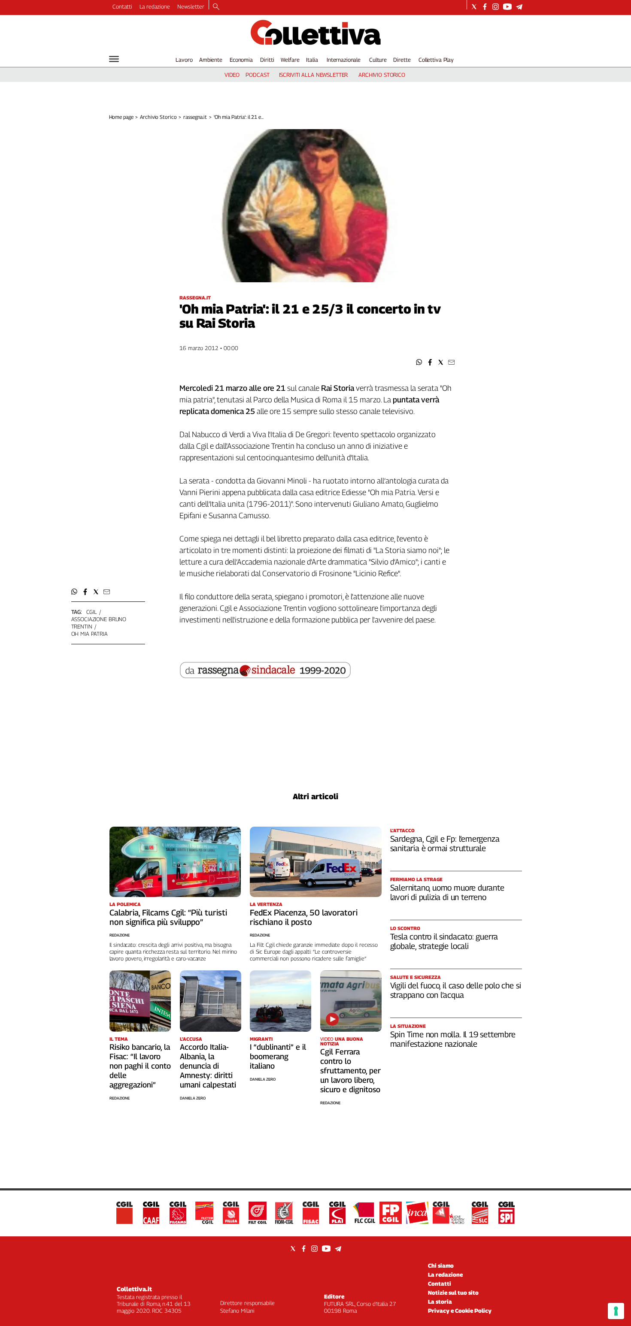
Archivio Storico (158, 117)
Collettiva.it (134, 1289)
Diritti (267, 59)
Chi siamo (441, 1265)
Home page (121, 117)
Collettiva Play (436, 59)
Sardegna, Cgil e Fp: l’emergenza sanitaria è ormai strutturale (445, 843)
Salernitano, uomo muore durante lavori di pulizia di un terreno (447, 892)
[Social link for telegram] (519, 6)
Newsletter (190, 6)
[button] (419, 362)
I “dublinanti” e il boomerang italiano (278, 1056)
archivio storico (381, 74)
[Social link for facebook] (485, 6)
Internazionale (344, 59)
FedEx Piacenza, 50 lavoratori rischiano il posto (304, 917)
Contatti (122, 6)
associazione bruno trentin (99, 623)
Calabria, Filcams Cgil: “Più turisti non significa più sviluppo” (168, 917)
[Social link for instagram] (495, 6)
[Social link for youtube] (507, 6)
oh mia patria (89, 633)
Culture (378, 59)
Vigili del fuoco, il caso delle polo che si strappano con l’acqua (455, 990)
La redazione (155, 6)
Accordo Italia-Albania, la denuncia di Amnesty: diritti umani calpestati (208, 1065)
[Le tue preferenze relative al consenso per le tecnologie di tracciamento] (616, 1311)
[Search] (216, 7)
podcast (257, 74)
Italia (312, 59)
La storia (440, 1301)
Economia (241, 59)
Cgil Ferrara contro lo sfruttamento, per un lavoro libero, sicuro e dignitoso (350, 1070)
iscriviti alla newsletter (313, 74)
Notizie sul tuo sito (453, 1292)
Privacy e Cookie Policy (459, 1310)
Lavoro (184, 59)
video (232, 74)
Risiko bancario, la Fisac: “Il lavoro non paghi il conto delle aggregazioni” (140, 1065)
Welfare (290, 59)
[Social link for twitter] (474, 6)
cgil (91, 611)
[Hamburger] (114, 59)
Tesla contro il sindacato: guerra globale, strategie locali (444, 941)
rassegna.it (195, 117)
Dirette (401, 59)
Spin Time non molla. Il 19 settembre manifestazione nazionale (453, 1039)
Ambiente (210, 59)
